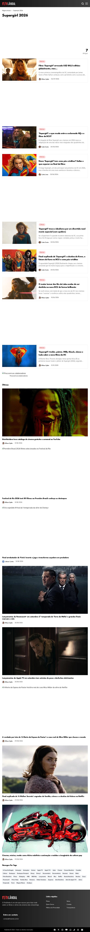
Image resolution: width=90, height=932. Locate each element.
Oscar (84, 876)
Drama (71, 873)
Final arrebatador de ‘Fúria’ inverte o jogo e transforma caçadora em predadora (35, 558)
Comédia (78, 870)
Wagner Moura (21, 883)
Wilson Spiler (45, 79)
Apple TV (40, 870)
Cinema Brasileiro (69, 870)
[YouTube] (66, 929)
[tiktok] (74, 930)
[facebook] (55, 930)
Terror (12, 883)
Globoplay (22, 876)
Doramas (65, 873)
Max (55, 876)
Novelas (78, 876)
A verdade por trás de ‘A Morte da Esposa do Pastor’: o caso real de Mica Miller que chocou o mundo (44, 737)
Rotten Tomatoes (41, 879)
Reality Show (24, 879)
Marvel (50, 876)
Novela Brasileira (69, 876)
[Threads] (78, 930)
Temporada (6, 883)
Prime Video (15, 879)
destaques (12, 873)
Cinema (60, 870)
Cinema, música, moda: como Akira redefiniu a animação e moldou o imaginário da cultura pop (42, 855)
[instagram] (62, 930)
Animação (18, 870)
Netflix (60, 876)
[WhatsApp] (70, 930)
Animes (33, 870)
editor (77, 873)
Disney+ (38, 873)
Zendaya (29, 883)
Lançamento (42, 876)
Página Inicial (6, 10)
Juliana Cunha (9, 561)
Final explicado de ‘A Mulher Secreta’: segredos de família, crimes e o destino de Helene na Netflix (43, 796)
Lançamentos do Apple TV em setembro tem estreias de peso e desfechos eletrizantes (38, 678)
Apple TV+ (48, 870)
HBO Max (34, 876)
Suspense (50, 879)
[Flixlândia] (8, 3)
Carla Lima (44, 174)
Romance (32, 879)
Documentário (46, 873)
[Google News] (82, 930)
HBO (28, 876)
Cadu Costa (45, 147)
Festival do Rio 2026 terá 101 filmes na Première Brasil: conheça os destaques (34, 498)
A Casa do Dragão (8, 870)
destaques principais (23, 873)
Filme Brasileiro (7, 876)
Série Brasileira (59, 879)
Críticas (5, 873)
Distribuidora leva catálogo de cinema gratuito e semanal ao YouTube (31, 439)
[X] (58, 929)
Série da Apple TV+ (71, 879)
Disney (32, 873)
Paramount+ (6, 879)
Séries (80, 879)
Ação (54, 870)
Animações (26, 870)
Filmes (15, 876)
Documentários (56, 873)
